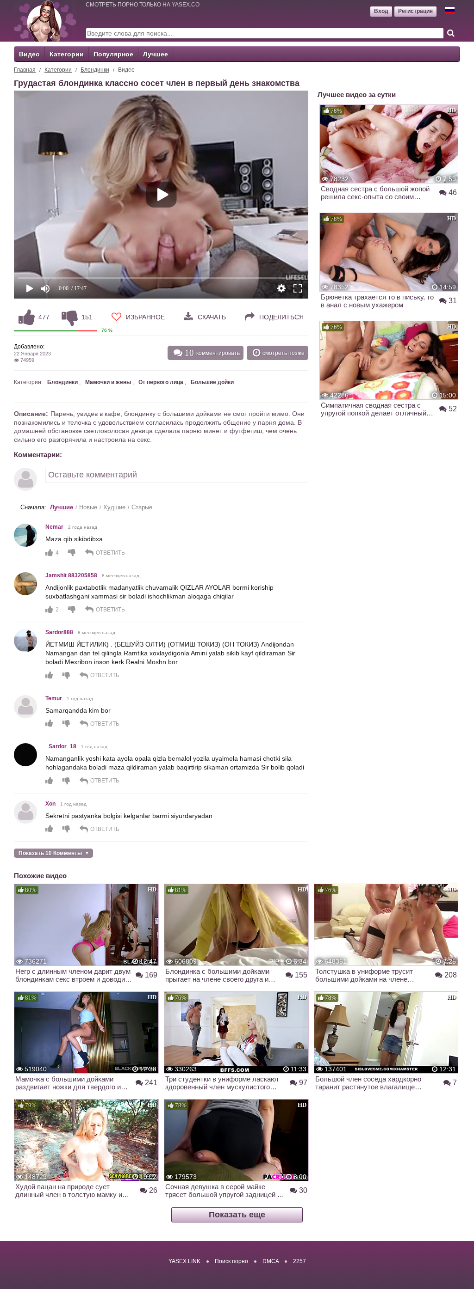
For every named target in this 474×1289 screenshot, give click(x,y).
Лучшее (155, 54)
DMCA (270, 1261)
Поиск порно (231, 1261)
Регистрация (415, 11)
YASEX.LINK (184, 1261)
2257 (299, 1261)
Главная (25, 70)
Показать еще (237, 1214)
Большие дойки (212, 382)
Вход (381, 11)
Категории (67, 54)
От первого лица (160, 382)
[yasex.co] (45, 21)
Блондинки (95, 70)
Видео (29, 54)
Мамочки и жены (108, 382)
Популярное (113, 54)
